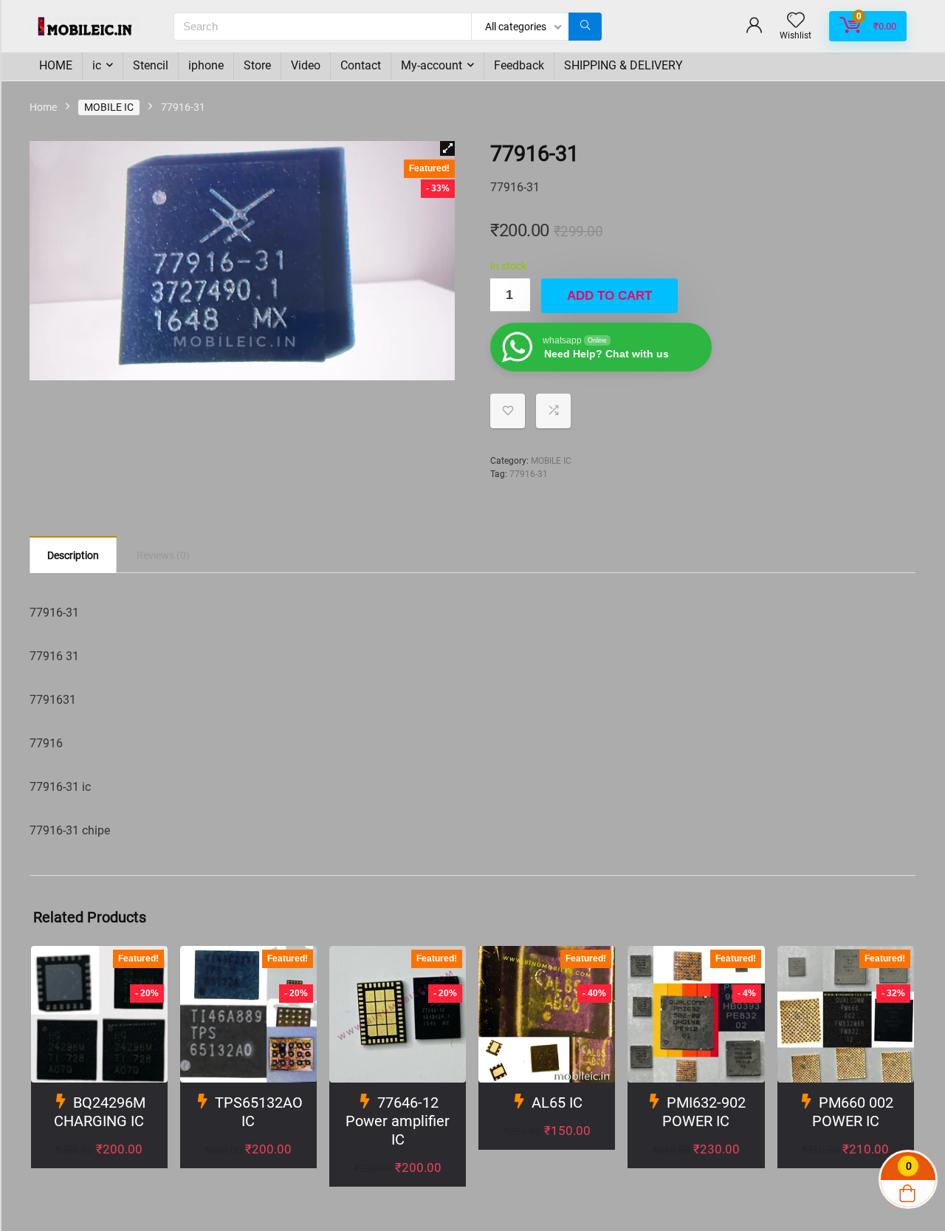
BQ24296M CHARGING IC (99, 1112)
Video (305, 65)
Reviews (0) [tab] (163, 555)
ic (96, 65)
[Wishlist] (796, 21)
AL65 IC (557, 1102)
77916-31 (528, 474)
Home (43, 107)
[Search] (585, 27)
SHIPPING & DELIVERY (623, 65)
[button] (447, 148)
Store (257, 65)
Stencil (150, 65)
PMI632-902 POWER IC (704, 1112)
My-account (431, 65)
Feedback (519, 65)
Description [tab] (73, 555)
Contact (360, 65)
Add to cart (609, 296)
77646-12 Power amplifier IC (398, 1121)
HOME (55, 65)
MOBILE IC (109, 107)
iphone (206, 65)
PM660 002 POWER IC (852, 1112)
